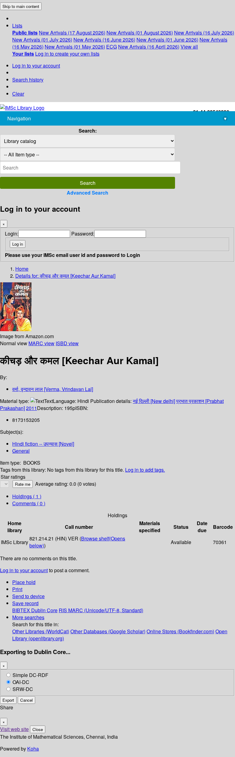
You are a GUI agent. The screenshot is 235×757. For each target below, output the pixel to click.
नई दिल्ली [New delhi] (154, 400)
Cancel (26, 700)
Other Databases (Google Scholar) (107, 631)
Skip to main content (20, 6)
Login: (11, 233)
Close (37, 729)
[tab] (28, 503)
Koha (33, 748)
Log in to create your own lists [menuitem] (67, 53)
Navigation (116, 118)
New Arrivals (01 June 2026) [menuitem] (167, 39)
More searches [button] (28, 617)
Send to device (28, 596)
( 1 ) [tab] (26, 496)
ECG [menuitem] (111, 46)
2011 (31, 407)
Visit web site (14, 729)
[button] (17, 25)
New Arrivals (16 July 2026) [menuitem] (204, 32)
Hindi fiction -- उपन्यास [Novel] (43, 443)
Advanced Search (87, 192)
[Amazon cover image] (16, 329)
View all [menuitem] (189, 46)
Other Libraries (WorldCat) (40, 631)
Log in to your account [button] (24, 570)
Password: (82, 233)
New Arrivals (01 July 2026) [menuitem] (42, 39)
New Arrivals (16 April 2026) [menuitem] (148, 46)
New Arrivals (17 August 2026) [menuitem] (72, 32)
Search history (27, 79)
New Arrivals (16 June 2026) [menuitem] (104, 39)
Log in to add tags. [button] (145, 469)
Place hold (23, 582)
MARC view (41, 343)
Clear (18, 93)
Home (21, 268)
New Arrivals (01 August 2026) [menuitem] (139, 32)
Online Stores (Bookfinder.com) (180, 631)
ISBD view (67, 343)
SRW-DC (23, 689)
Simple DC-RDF (30, 674)
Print (17, 589)
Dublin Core (44, 610)
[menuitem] (25, 32)
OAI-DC (21, 682)
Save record (25, 603)
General (21, 450)
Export (8, 700)
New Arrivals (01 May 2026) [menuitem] (75, 46)
